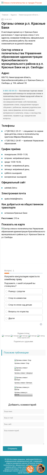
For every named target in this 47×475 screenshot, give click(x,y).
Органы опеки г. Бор (21, 363)
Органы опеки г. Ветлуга (23, 383)
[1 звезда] (6, 336)
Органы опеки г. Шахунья (23, 373)
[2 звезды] (15, 336)
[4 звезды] (32, 336)
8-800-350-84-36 (10, 91)
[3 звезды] (24, 336)
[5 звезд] (41, 336)
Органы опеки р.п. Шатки (21, 394)
